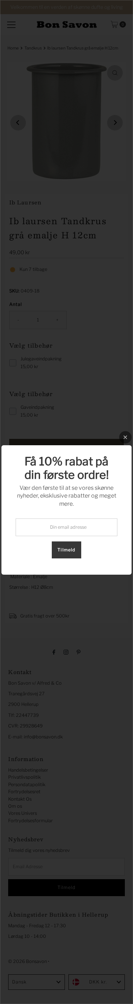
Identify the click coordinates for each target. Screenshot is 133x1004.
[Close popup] (125, 437)
